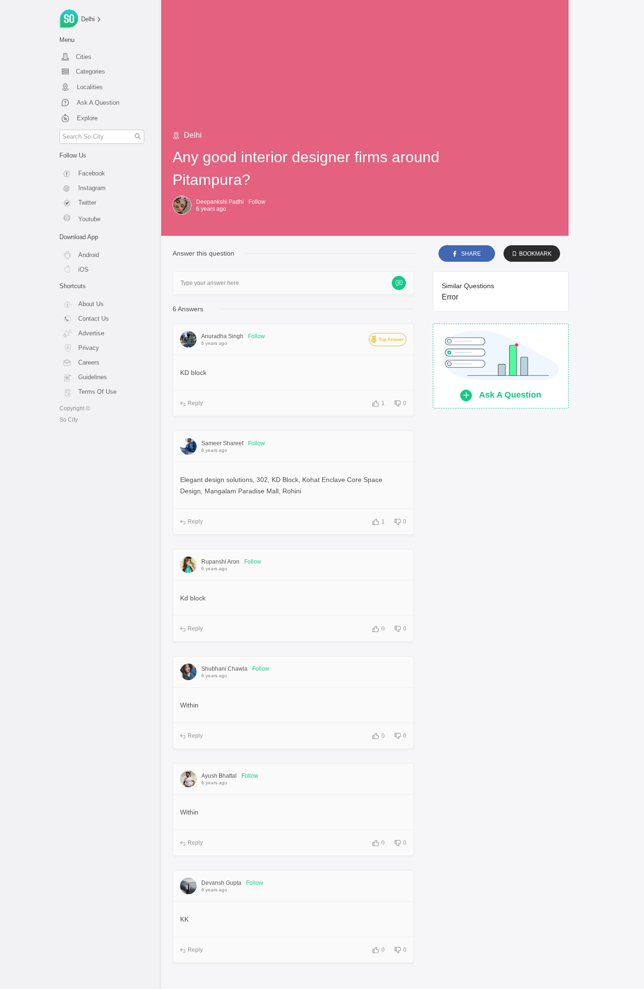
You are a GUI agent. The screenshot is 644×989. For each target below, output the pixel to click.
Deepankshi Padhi (220, 202)
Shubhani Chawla (224, 668)
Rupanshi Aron (220, 561)
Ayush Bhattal (219, 776)
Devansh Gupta (221, 883)
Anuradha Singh (222, 336)
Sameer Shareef (222, 443)
